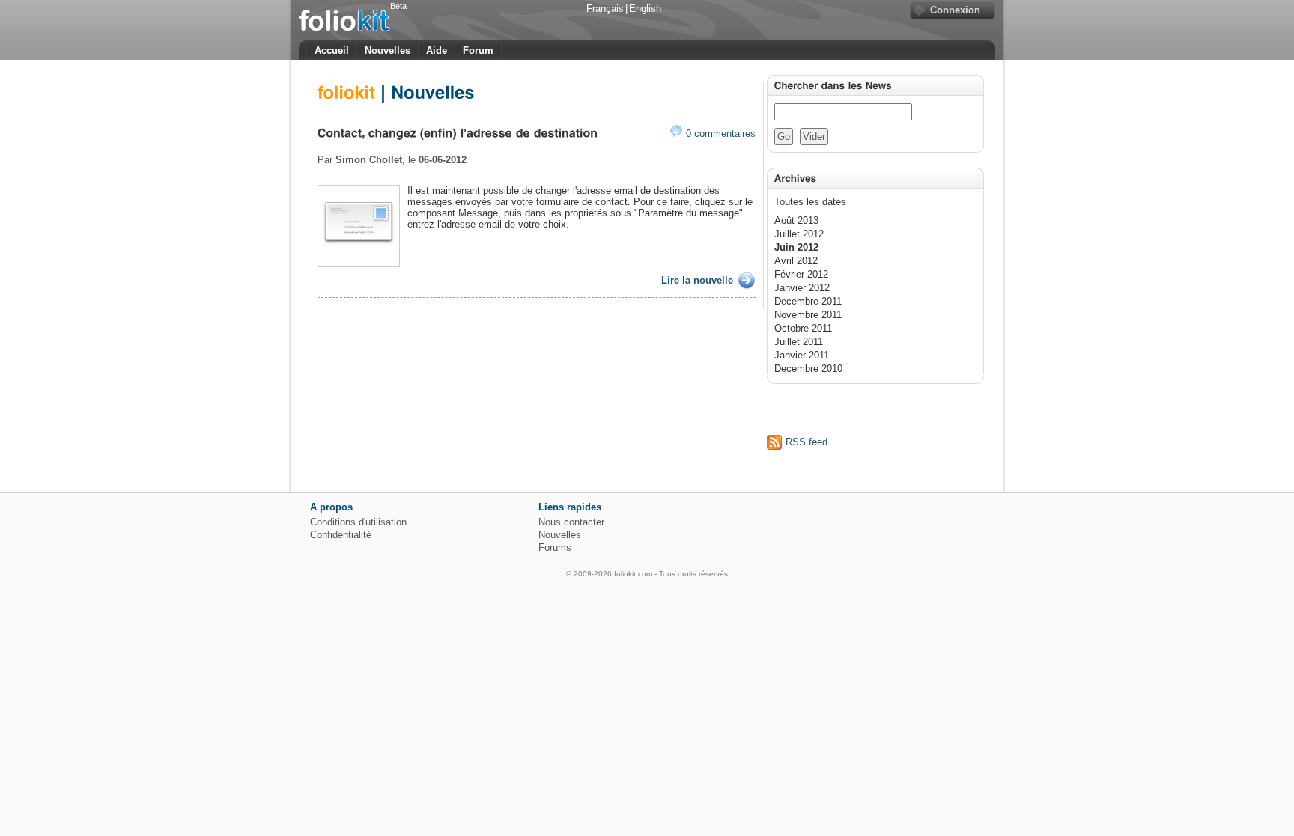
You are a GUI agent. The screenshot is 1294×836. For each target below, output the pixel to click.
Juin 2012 (796, 247)
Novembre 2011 (808, 314)
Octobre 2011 (803, 328)
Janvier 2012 (802, 287)
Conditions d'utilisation (358, 522)
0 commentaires (721, 133)
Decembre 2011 (808, 301)
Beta (398, 5)
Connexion (955, 10)
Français (605, 8)
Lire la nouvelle (697, 280)
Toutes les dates (810, 201)
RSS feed (806, 442)
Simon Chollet (368, 159)
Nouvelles (387, 50)
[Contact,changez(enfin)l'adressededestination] (458, 132)
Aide (436, 50)
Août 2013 (796, 220)
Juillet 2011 (798, 341)
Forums (554, 547)
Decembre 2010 (808, 368)
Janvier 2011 (801, 355)
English (645, 8)
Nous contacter (571, 522)
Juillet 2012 (799, 233)
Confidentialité (340, 534)
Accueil (332, 50)
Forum (478, 50)
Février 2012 (801, 274)
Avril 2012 (796, 260)
